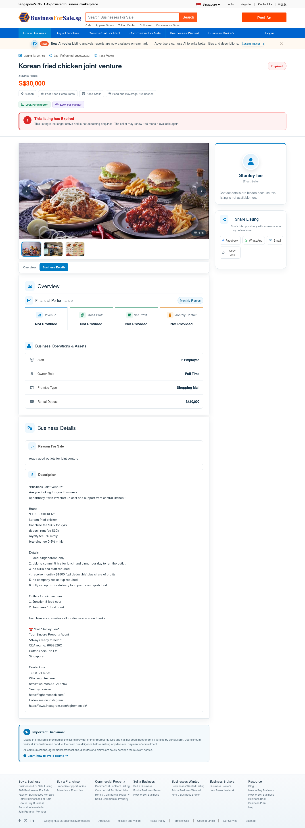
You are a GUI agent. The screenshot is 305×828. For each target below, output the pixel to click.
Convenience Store (168, 25)
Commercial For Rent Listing (112, 786)
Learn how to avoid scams (46, 755)
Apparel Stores (105, 25)
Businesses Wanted (184, 33)
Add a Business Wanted (186, 790)
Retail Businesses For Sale (35, 799)
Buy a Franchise (67, 33)
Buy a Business (34, 33)
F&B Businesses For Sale (34, 790)
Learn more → (253, 43)
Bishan (29, 94)
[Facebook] (20, 820)
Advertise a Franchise (70, 790)
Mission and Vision (129, 820)
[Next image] (201, 191)
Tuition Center (126, 25)
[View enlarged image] (114, 191)
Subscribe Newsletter (31, 807)
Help (251, 807)
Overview (29, 267)
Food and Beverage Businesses (133, 94)
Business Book (257, 799)
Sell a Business (142, 786)
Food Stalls (94, 94)
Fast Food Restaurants (60, 94)
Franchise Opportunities (71, 786)
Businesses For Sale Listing (35, 786)
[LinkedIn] (33, 820)
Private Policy (157, 820)
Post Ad (264, 17)
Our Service (230, 820)
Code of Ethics (206, 820)
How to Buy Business (31, 803)
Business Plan (257, 803)
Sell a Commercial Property (111, 799)
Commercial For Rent (104, 33)
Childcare (146, 25)
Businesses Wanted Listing (188, 786)
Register (245, 4)
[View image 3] (75, 249)
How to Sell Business (146, 794)
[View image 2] (53, 249)
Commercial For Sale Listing (112, 790)
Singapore (209, 4)
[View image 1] (31, 249)
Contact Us (265, 4)
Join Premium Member (32, 811)
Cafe (88, 25)
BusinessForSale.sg (50, 19)
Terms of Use (181, 820)
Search (188, 17)
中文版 (282, 4)
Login (230, 4)
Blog (251, 786)
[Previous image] (26, 191)
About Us (104, 820)
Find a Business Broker (147, 790)
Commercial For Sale (145, 33)
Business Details (53, 267)
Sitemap (251, 820)
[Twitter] (26, 820)
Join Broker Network (222, 790)
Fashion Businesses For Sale (36, 794)
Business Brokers (221, 33)
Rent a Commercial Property (112, 794)
